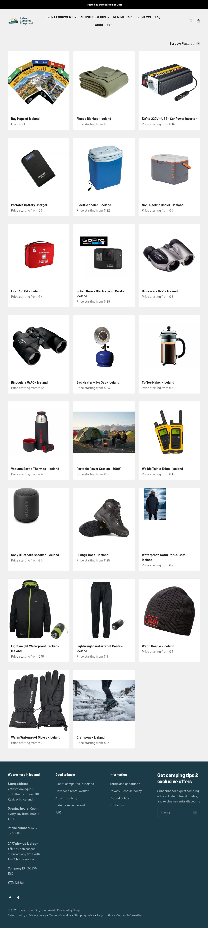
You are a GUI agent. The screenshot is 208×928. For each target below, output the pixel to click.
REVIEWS (144, 17)
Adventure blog (66, 798)
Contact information (129, 915)
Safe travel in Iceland (70, 805)
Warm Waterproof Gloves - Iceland (35, 737)
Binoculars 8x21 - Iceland (160, 291)
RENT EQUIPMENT (60, 17)
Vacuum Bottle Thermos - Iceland (35, 469)
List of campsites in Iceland (75, 784)
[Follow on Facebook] (10, 897)
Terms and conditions (125, 784)
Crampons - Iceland (90, 737)
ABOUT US (102, 25)
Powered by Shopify (70, 910)
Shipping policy (84, 915)
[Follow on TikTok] (18, 897)
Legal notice (105, 915)
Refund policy (119, 798)
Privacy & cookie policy (126, 791)
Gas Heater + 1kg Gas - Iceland (98, 382)
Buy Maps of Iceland (25, 118)
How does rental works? (72, 791)
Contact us (117, 805)
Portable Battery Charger (29, 205)
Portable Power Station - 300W (99, 469)
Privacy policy (37, 915)
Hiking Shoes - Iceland (92, 555)
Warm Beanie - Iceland (158, 646)
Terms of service (60, 915)
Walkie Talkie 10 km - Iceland (162, 469)
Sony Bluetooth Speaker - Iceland (35, 555)
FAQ (157, 17)
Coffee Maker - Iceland (158, 382)
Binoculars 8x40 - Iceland (29, 382)
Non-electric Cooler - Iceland (162, 205)
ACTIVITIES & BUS (93, 17)
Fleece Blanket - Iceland (94, 118)
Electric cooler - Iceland (94, 205)
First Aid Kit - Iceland (26, 291)
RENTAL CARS (123, 17)
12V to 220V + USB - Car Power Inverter (169, 118)
